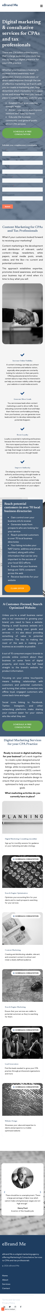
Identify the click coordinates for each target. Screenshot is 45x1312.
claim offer (17, 588)
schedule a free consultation (22, 725)
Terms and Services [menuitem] (11, 1299)
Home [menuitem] (5, 1275)
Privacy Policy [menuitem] (8, 1303)
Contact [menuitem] (6, 1288)
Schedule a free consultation (22, 132)
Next (40, 1192)
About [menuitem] (5, 1280)
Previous (5, 1192)
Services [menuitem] (6, 1284)
